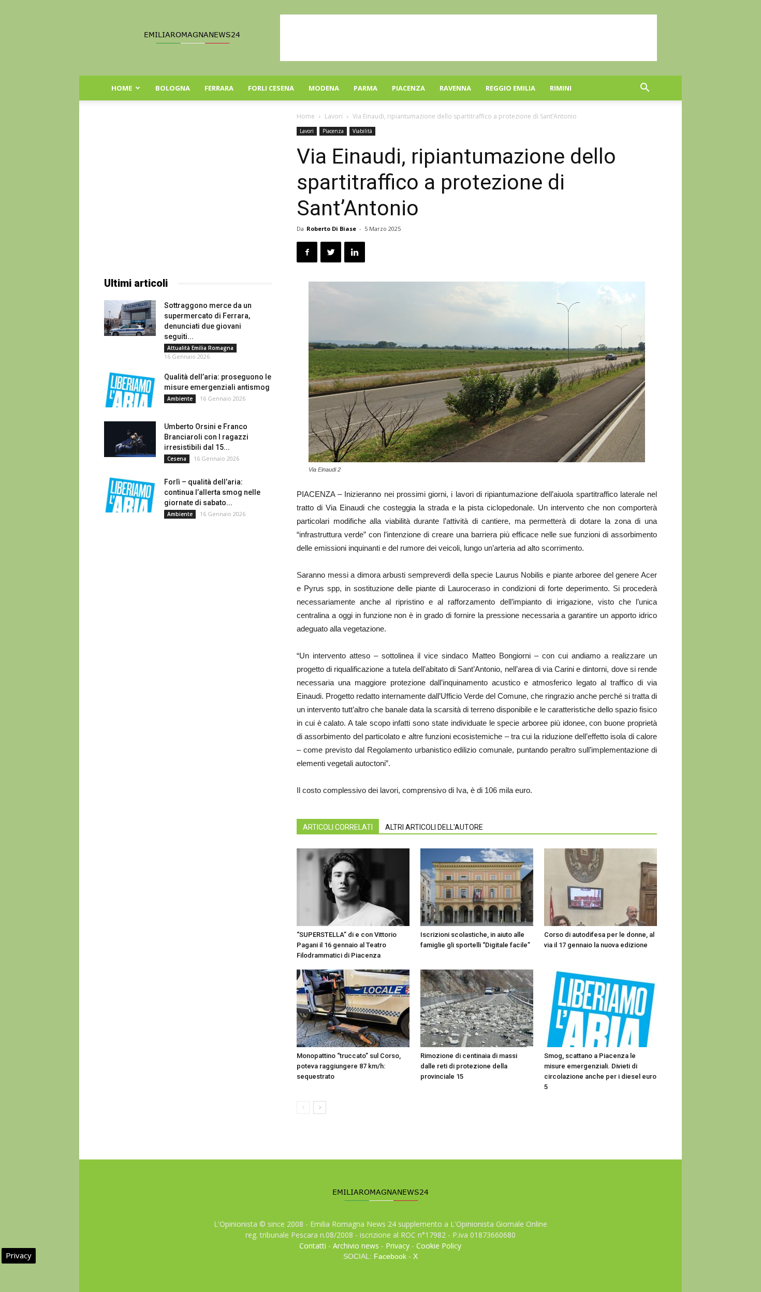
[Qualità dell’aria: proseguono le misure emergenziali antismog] (130, 389)
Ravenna (455, 88)
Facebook (390, 1256)
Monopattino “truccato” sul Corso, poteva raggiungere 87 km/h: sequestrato (349, 1066)
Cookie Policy (438, 1246)
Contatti (312, 1246)
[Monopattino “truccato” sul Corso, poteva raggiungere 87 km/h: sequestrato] (353, 1008)
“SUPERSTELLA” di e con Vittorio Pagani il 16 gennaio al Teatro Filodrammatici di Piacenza (347, 945)
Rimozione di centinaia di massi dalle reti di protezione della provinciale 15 (468, 1066)
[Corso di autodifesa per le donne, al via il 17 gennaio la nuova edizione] (600, 887)
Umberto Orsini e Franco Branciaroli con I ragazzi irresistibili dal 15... (206, 436)
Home (121, 88)
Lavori (334, 116)
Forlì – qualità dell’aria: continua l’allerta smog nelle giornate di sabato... (212, 492)
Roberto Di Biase (331, 228)
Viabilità (362, 131)
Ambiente (180, 398)
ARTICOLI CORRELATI (338, 827)
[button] (644, 89)
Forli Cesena (271, 88)
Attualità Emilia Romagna (200, 347)
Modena (324, 88)
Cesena (176, 458)
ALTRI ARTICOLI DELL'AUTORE (434, 827)
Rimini (561, 88)
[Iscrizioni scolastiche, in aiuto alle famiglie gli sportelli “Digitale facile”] (476, 887)
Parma (365, 88)
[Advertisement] (468, 37)
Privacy (397, 1246)
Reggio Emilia (510, 88)
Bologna (172, 88)
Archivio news (356, 1246)
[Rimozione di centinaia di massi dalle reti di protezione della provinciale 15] (476, 1008)
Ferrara (218, 88)
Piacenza (408, 88)
